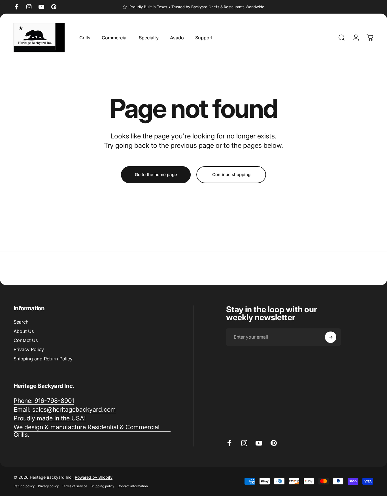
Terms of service (74, 486)
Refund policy (24, 486)
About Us (24, 331)
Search (21, 322)
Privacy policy (48, 486)
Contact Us (26, 340)
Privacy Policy (29, 349)
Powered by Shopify (93, 477)
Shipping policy (102, 486)
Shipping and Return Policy (43, 359)
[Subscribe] (330, 337)
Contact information (133, 486)
